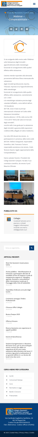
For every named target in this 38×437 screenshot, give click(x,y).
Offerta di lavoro (11, 321)
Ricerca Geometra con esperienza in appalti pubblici (18, 329)
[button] (34, 4)
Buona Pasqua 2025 (13, 314)
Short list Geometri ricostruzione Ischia (17, 264)
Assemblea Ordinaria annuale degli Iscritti (18, 291)
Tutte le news (28, 13)
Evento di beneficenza (13, 337)
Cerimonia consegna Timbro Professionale (16, 300)
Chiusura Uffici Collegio (14, 307)
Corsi (9, 13)
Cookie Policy (14, 432)
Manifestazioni (17, 13)
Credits (32, 432)
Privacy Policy (24, 432)
